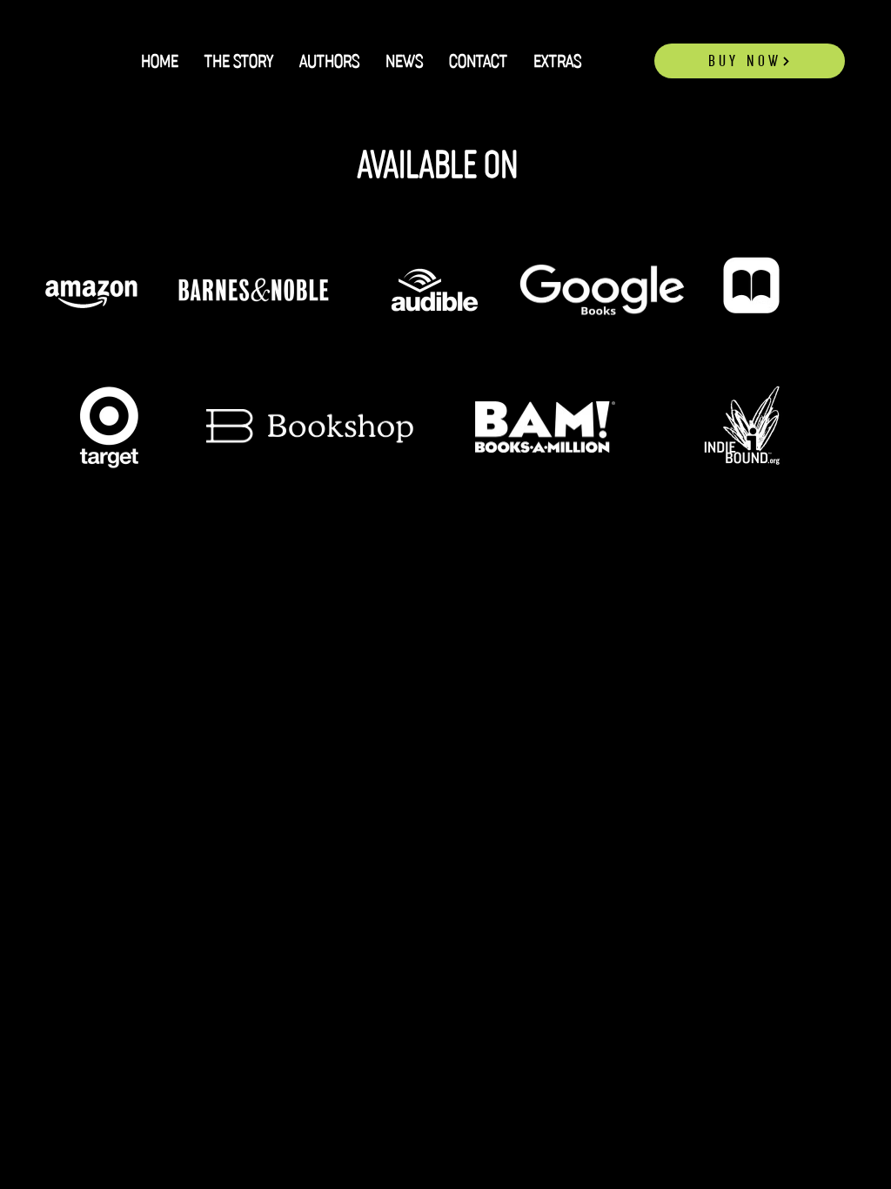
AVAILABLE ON (442, 165)
